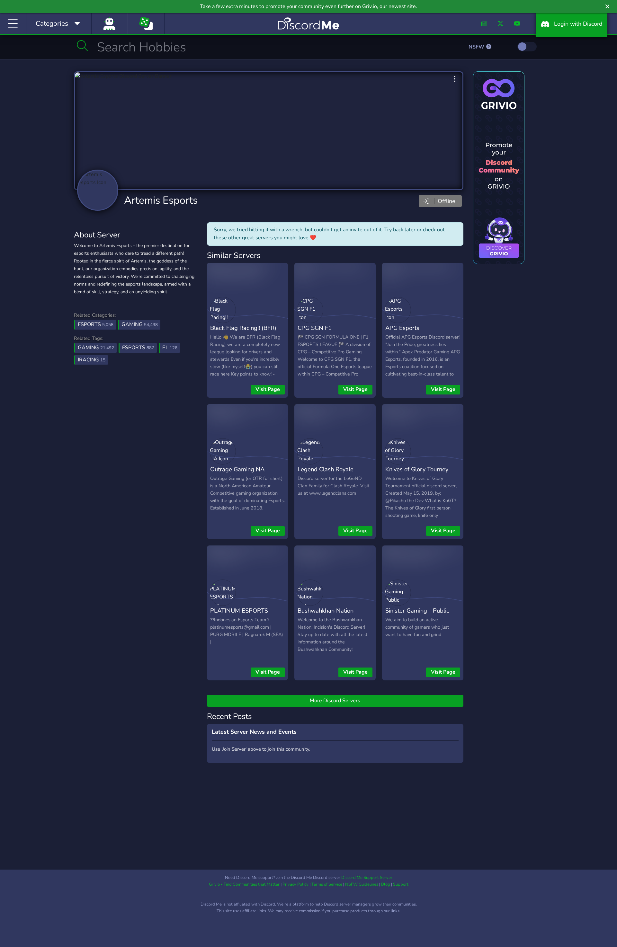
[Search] (82, 46)
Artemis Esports (161, 200)
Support (400, 884)
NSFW (477, 46)
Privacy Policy (295, 884)
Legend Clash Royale (325, 469)
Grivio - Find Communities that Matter (244, 884)
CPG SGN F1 (315, 328)
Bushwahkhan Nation (325, 610)
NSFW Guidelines (361, 884)
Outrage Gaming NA (237, 469)
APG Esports (402, 328)
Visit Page (267, 389)
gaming (96, 347)
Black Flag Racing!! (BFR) (243, 328)
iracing (91, 359)
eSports (95, 324)
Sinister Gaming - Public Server (417, 615)
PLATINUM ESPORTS (239, 610)
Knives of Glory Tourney (416, 469)
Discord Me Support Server (366, 878)
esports (138, 347)
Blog (385, 884)
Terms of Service (326, 884)
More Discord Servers (335, 700)
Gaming (139, 324)
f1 (169, 347)
